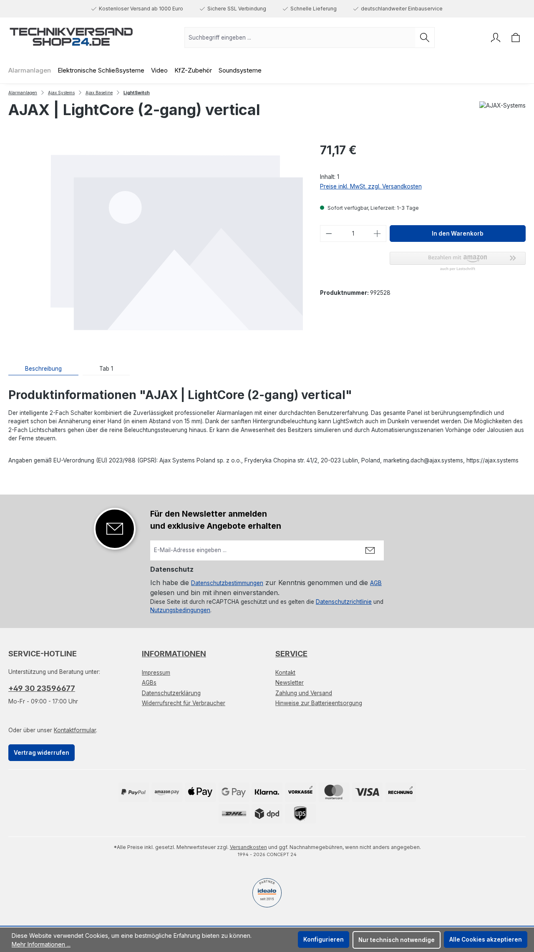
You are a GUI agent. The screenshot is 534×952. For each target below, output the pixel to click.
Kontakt (285, 672)
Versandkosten (248, 847)
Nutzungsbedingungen (180, 610)
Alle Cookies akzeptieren (485, 939)
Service (291, 653)
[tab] (43, 368)
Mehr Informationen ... (41, 944)
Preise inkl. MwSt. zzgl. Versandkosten (371, 186)
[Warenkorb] (516, 37)
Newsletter (289, 682)
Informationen (174, 653)
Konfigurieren (323, 939)
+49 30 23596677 (41, 688)
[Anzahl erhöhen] (377, 233)
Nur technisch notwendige (396, 940)
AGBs (149, 682)
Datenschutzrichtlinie (344, 601)
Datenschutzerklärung (171, 693)
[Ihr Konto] (496, 37)
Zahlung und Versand (303, 693)
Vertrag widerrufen (41, 752)
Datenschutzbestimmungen (227, 583)
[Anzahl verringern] (329, 233)
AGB (376, 583)
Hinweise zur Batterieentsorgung (318, 703)
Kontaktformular (75, 730)
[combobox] (300, 37)
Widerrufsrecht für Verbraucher (183, 703)
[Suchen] (425, 37)
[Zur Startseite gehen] (71, 36)
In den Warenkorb (458, 233)
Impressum (156, 672)
